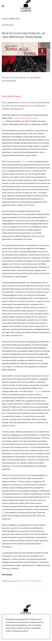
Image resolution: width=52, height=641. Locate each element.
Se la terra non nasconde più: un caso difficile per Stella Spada (23, 35)
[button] (3, 6)
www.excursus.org (10, 580)
